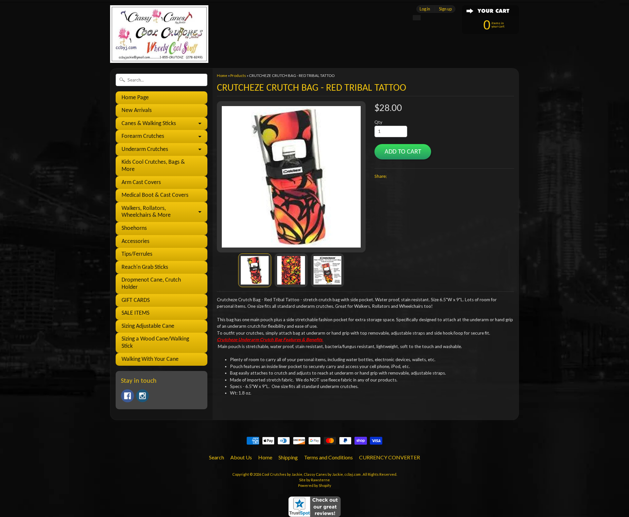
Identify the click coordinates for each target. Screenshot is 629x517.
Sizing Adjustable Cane (148, 326)
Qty (378, 122)
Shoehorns (134, 228)
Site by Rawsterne (314, 480)
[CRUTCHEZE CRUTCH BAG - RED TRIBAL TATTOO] (254, 270)
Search (216, 457)
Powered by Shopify (314, 485)
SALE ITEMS (135, 313)
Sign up (445, 9)
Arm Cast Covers (141, 182)
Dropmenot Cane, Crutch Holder (151, 283)
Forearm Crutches (143, 136)
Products (238, 75)
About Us (241, 457)
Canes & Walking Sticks (149, 123)
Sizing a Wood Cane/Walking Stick (155, 342)
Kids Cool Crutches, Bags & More (153, 166)
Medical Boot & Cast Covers (155, 195)
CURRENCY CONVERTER (389, 457)
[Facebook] (127, 395)
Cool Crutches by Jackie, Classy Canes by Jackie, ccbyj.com (311, 474)
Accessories (135, 241)
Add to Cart (403, 152)
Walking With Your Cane (150, 359)
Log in (425, 9)
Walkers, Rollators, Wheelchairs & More (146, 212)
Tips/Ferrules (137, 254)
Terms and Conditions (328, 457)
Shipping (288, 457)
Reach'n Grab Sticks (145, 267)
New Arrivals (137, 110)
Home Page (135, 98)
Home (222, 75)
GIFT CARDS (136, 300)
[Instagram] (142, 395)
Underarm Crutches (145, 149)
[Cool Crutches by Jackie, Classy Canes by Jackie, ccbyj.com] (159, 54)
